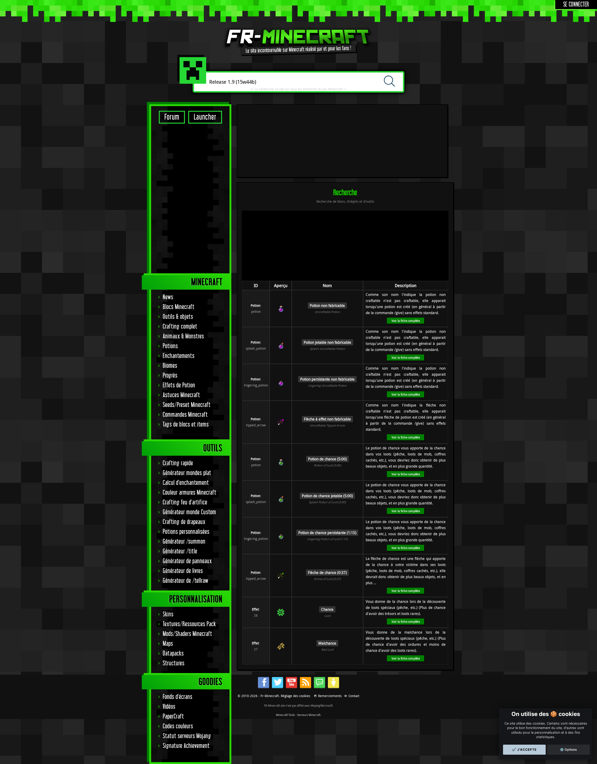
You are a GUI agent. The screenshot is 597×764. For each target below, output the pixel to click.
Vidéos (169, 706)
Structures (173, 663)
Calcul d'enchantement (186, 482)
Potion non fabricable (327, 305)
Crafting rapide (178, 463)
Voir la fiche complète (406, 321)
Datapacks (173, 653)
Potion (255, 305)
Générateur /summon (184, 541)
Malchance (327, 643)
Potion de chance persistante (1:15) (327, 532)
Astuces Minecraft (181, 395)
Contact (353, 696)
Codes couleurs (178, 726)
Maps (168, 643)
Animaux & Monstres (183, 336)
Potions (170, 346)
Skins (168, 614)
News (168, 297)
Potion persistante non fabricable (327, 379)
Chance (327, 609)
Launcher (205, 117)
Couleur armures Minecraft (189, 492)
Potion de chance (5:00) (327, 459)
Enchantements (178, 356)
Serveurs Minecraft (308, 715)
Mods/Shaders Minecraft (187, 634)
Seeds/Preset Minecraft (187, 405)
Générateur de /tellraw (185, 580)
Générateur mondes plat (187, 473)
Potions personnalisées (186, 531)
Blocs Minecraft (178, 307)
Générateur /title (180, 551)
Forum (171, 117)
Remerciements (330, 696)
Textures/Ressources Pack (189, 624)
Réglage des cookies (295, 696)
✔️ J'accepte (524, 749)
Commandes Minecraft (185, 414)
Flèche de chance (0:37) (327, 572)
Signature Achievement (186, 746)
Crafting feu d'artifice (185, 502)
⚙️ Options (568, 749)
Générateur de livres (183, 571)
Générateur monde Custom (189, 512)
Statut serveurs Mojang (187, 736)
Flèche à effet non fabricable (327, 419)
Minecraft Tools (285, 715)
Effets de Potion (179, 385)
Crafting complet (180, 326)
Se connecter (576, 4)
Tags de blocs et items (186, 424)
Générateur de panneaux (187, 561)
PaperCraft (173, 716)
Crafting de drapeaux (184, 522)
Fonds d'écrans (177, 697)
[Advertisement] (190, 198)
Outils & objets (178, 316)
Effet (255, 609)
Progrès (170, 375)
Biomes (170, 365)
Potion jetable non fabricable (327, 342)
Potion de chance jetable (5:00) (327, 495)
